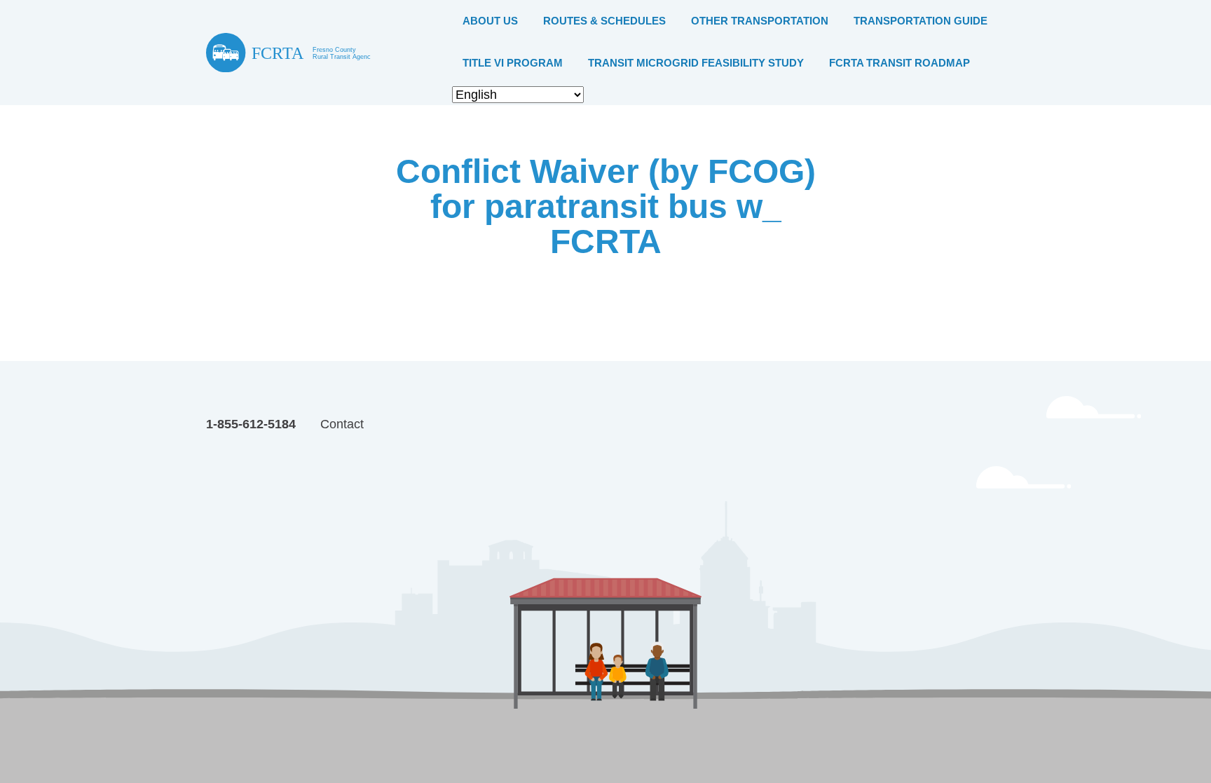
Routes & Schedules (604, 21)
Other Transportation (759, 21)
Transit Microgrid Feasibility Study (696, 63)
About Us (490, 21)
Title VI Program (513, 63)
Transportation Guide (920, 21)
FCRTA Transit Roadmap (899, 63)
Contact (342, 424)
